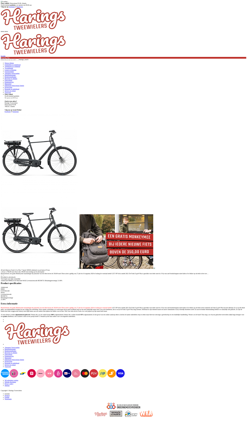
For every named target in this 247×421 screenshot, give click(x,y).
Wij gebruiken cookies (11, 380)
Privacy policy (9, 384)
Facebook (12, 7)
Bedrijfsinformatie (10, 75)
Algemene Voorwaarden (12, 73)
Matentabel (8, 84)
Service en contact (10, 91)
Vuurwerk (8, 92)
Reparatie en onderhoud (12, 89)
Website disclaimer (10, 382)
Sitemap (7, 385)
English (7, 397)
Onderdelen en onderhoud (13, 65)
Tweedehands (9, 68)
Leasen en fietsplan (10, 70)
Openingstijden (9, 72)
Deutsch (7, 395)
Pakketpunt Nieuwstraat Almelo (14, 85)
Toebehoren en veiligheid (12, 66)
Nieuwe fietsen (9, 63)
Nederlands (8, 399)
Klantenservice (9, 82)
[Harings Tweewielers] (33, 29)
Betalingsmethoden (10, 77)
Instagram (20, 7)
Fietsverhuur (8, 80)
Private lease (8, 87)
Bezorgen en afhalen (11, 78)
